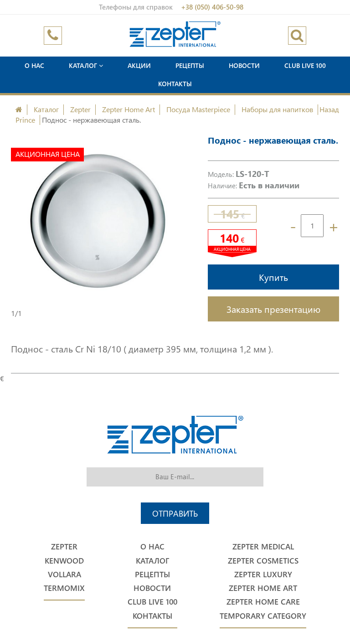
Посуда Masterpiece (198, 109)
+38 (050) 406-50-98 (212, 6)
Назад (329, 109)
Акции (139, 65)
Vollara (64, 574)
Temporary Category (263, 616)
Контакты (175, 83)
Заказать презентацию (273, 308)
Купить (273, 276)
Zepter (80, 109)
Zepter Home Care (263, 601)
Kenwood (64, 560)
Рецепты (189, 65)
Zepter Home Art (128, 109)
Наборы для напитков (277, 109)
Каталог (84, 65)
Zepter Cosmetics (263, 560)
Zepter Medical (263, 546)
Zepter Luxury (263, 574)
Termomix (64, 588)
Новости (244, 65)
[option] (98, 221)
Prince (25, 119)
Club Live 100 (305, 65)
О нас (34, 65)
